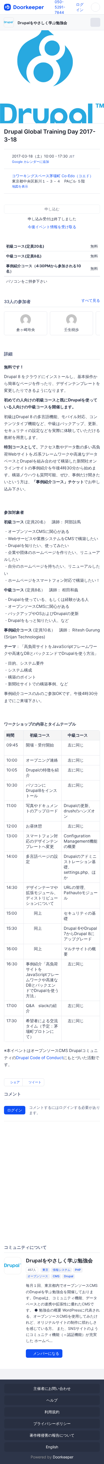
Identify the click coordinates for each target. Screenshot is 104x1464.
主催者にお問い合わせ (52, 1388)
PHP (78, 1270)
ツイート (34, 1082)
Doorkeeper (63, 1457)
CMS (56, 1276)
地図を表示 (20, 186)
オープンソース (37, 1276)
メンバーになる (45, 1353)
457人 (32, 1270)
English (52, 1447)
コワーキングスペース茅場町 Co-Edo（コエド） (53, 175)
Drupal (68, 1276)
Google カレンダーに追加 (30, 162)
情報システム (61, 1270)
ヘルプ (52, 1400)
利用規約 (52, 1412)
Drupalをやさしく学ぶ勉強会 (42, 22)
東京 (45, 1270)
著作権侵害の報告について (52, 1435)
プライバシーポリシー (52, 1423)
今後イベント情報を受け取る (52, 226)
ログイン (14, 1110)
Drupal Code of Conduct (39, 1057)
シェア (14, 1082)
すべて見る (90, 300)
